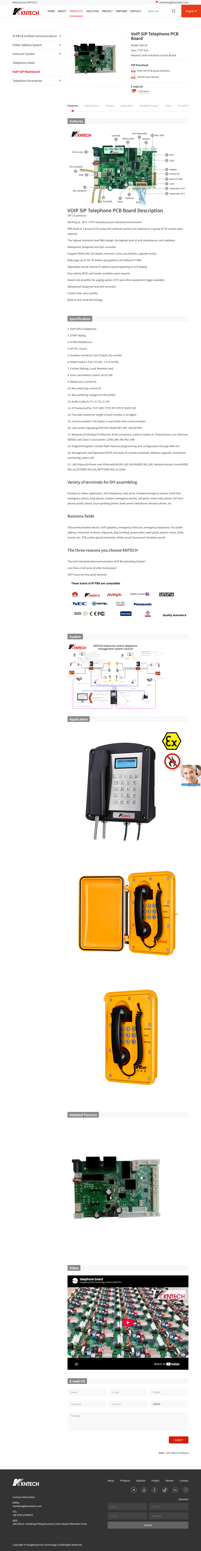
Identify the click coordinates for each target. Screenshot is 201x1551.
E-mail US (183, 105)
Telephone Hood (23, 63)
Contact (135, 11)
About (62, 11)
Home (51, 11)
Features (73, 105)
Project (107, 11)
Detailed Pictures (149, 105)
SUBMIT (178, 1440)
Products (76, 11)
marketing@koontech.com (173, 2)
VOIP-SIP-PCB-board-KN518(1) (153, 70)
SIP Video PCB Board (177, 1452)
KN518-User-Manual (148, 76)
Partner (121, 11)
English (190, 11)
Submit (148, 1525)
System (110, 105)
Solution (92, 11)
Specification (92, 105)
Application (127, 105)
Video (168, 105)
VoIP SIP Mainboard (26, 71)
